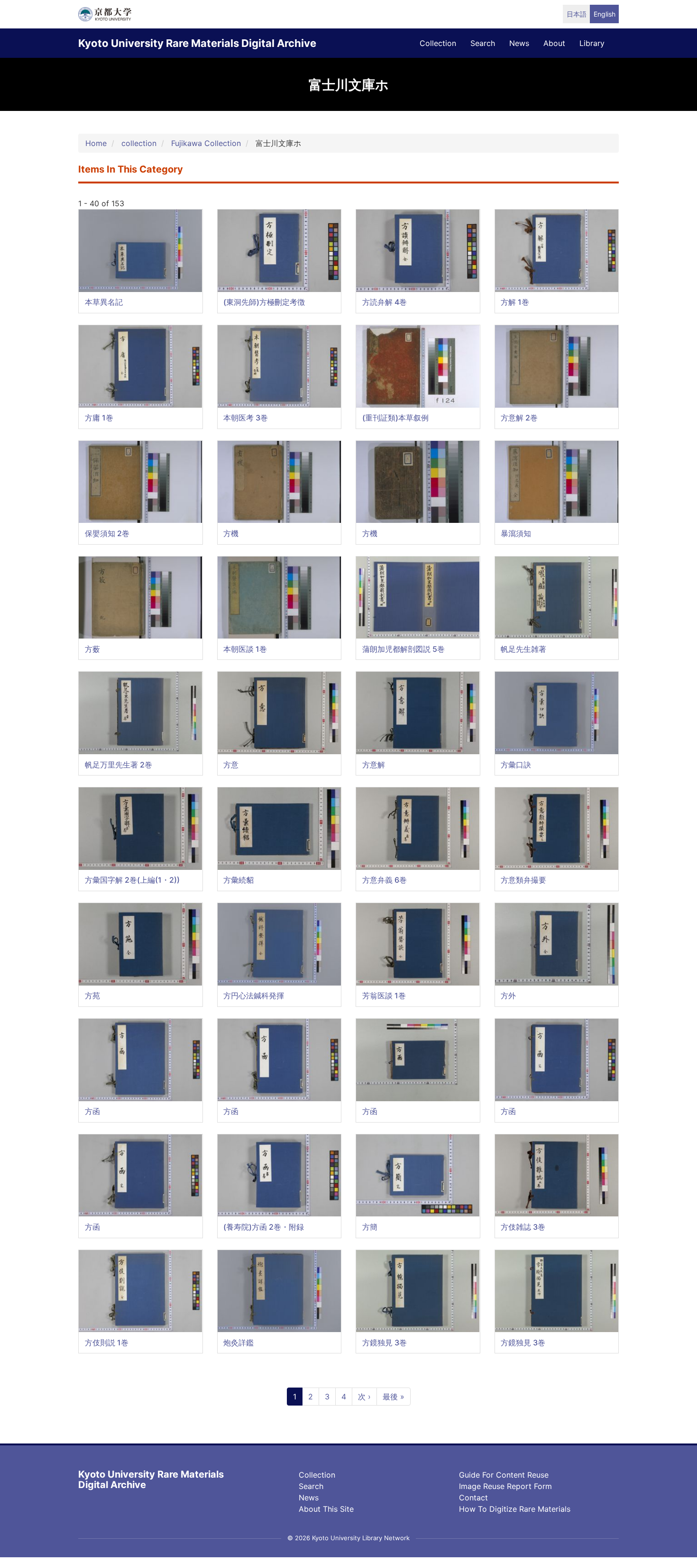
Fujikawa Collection (206, 143)
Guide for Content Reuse (504, 1475)
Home (96, 143)
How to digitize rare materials (514, 1509)
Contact (473, 1497)
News (309, 1497)
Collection (317, 1475)
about (554, 43)
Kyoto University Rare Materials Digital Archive (197, 43)
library (592, 43)
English (604, 14)
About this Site (326, 1509)
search (482, 43)
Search (311, 1486)
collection (438, 43)
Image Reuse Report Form (505, 1486)
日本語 (577, 14)
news (519, 43)
